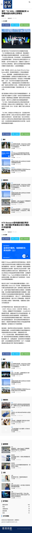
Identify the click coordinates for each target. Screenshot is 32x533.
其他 (12, 151)
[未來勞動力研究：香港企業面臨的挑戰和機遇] (6, 458)
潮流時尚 (13, 167)
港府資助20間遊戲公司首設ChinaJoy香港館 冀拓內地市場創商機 (20, 170)
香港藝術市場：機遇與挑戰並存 (19, 477)
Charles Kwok (13, 204)
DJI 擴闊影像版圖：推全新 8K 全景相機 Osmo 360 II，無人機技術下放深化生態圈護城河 (20, 145)
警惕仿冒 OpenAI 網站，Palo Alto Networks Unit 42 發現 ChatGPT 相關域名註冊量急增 (20, 495)
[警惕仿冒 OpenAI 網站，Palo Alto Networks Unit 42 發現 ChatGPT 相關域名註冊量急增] (6, 494)
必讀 (12, 475)
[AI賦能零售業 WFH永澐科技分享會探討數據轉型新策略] (6, 162)
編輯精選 (13, 455)
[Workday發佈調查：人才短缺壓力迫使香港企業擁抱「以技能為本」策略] (6, 210)
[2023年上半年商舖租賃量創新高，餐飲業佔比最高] (6, 466)
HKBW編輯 (5, 21)
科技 (3, 15)
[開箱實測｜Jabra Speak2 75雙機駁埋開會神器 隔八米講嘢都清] (6, 202)
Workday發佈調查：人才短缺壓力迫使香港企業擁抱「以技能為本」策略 (20, 209)
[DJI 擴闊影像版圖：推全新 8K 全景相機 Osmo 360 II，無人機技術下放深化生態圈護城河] (6, 145)
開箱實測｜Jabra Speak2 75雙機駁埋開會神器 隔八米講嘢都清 (20, 201)
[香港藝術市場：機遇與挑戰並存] (6, 478)
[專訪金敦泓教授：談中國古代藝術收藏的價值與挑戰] (6, 486)
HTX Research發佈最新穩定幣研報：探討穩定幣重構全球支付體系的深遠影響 (20, 154)
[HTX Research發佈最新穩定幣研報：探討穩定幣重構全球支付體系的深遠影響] (6, 154)
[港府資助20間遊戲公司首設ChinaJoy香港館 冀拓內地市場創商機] (6, 170)
